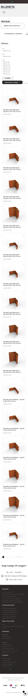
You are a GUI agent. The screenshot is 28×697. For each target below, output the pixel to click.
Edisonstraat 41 (6, 636)
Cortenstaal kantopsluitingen (10, 612)
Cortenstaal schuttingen (8, 618)
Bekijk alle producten (12, 26)
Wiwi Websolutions (17, 692)
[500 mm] (2, 73)
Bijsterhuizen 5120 (7, 644)
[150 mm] (2, 61)
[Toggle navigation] (4, 12)
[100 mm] (2, 63)
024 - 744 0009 (6, 660)
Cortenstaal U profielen (8, 614)
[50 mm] (2, 71)
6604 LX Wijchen (6, 646)
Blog (3, 624)
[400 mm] (2, 69)
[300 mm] (2, 50)
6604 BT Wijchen (6, 638)
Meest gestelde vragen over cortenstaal (13, 594)
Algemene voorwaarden (14, 679)
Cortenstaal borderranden (9, 610)
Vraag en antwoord (7, 592)
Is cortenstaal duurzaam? (9, 596)
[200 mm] (2, 65)
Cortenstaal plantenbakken (9, 608)
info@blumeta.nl (6, 658)
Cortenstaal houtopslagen (9, 616)
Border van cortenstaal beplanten (11, 598)
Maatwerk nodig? (11, 82)
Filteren (7, 78)
